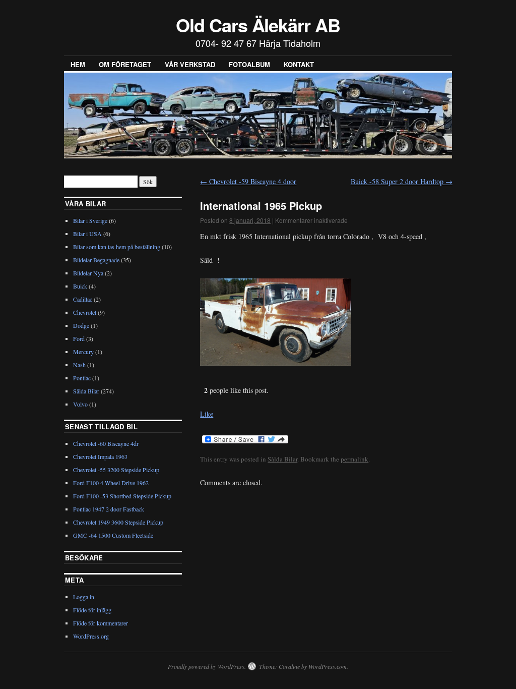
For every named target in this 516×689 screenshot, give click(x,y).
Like (206, 414)
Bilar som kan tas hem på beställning (116, 247)
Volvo (80, 404)
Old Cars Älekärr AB (258, 25)
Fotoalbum (249, 64)
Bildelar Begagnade (96, 260)
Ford (79, 338)
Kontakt (299, 64)
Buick (80, 286)
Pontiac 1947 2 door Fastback (108, 509)
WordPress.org (91, 636)
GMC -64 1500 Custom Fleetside (113, 535)
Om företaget (125, 64)
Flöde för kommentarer (100, 623)
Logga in (83, 597)
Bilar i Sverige (90, 220)
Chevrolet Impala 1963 (100, 456)
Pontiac (82, 378)
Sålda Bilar (282, 459)
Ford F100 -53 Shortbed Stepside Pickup (122, 496)
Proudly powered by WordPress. (207, 666)
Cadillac (82, 299)
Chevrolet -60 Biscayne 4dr (106, 443)
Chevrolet (84, 312)
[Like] (201, 390)
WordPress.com (327, 666)
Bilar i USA (87, 233)
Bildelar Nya (88, 273)
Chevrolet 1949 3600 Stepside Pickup (118, 522)
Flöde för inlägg (92, 610)
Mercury (83, 352)
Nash (79, 365)
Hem (78, 64)
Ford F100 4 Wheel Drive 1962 (111, 483)
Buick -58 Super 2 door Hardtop (402, 181)
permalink (354, 459)
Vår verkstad (190, 64)
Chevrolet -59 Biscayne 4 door (248, 181)
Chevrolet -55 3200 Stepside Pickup (116, 470)
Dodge (81, 325)
